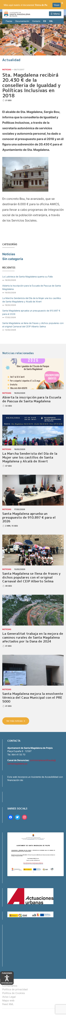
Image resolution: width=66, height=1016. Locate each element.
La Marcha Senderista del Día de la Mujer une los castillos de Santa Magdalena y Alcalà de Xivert (31, 300)
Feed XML (8, 1004)
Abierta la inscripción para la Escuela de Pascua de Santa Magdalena (31, 287)
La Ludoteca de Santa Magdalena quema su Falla (27, 276)
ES (44, 21)
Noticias (6, 69)
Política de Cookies (13, 993)
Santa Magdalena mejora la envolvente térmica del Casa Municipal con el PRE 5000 (32, 697)
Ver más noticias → (15, 721)
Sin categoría (12, 259)
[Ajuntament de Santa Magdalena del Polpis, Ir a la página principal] (17, 14)
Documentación (22, 21)
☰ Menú (55, 13)
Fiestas (9, 21)
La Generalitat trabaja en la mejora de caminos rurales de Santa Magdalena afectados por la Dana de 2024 (32, 637)
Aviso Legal (9, 996)
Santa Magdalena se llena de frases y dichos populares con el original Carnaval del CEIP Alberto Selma (33, 325)
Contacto (36, 21)
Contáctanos (9, 985)
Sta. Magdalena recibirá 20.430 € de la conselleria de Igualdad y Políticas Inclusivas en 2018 (31, 85)
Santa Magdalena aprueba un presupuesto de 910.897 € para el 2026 (31, 312)
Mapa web (8, 1000)
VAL (51, 21)
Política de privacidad (15, 989)
